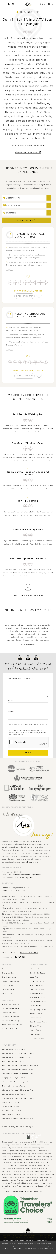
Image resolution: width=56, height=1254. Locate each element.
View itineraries (28, 645)
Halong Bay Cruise (20, 1159)
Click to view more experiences (28, 595)
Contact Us (7, 993)
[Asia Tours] (28, 4)
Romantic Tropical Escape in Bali (30, 235)
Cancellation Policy (11, 1021)
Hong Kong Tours (38, 1010)
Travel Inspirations (10, 1004)
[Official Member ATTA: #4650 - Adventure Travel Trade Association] (28, 778)
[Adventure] (30, 32)
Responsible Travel (10, 981)
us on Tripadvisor (27, 878)
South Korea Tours (38, 1022)
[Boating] (15, 362)
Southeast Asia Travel (12, 1029)
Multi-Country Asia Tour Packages (17, 1127)
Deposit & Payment (11, 1017)
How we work (8, 989)
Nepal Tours (35, 1030)
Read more (32, 862)
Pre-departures (9, 1012)
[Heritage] (20, 282)
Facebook (17, 872)
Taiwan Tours (36, 1014)
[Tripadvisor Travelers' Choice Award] (17, 798)
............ (5, 1123)
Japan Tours (35, 1018)
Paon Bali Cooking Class (28, 529)
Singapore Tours (37, 997)
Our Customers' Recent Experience (25, 875)
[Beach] (35, 282)
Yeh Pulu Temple (28, 501)
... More (9, 270)
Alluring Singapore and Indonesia (30, 315)
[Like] (39, 296)
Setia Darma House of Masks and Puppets (28, 473)
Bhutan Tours (36, 1026)
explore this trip (24, 296)
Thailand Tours (36, 985)
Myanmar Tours (37, 981)
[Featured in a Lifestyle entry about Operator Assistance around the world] (40, 788)
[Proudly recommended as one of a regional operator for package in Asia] (14, 788)
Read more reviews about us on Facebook (22, 1192)
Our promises (8, 973)
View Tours (25, 220)
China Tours (35, 1006)
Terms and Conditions (12, 1025)
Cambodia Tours (37, 973)
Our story (6, 969)
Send (28, 752)
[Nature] (25, 32)
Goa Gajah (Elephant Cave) (28, 443)
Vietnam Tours (36, 969)
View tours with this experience (27, 146)
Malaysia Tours (36, 993)
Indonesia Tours (37, 989)
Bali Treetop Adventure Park (28, 558)
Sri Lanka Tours (37, 1038)
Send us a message (29, 952)
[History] (45, 282)
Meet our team (8, 985)
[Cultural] (15, 282)
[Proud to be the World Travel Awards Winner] (39, 798)
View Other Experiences (26, 152)
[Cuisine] (35, 362)
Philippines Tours (38, 1001)
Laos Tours (35, 977)
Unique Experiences (11, 1008)
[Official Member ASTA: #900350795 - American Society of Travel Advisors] (16, 769)
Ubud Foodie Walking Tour (28, 414)
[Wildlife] (40, 282)
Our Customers (9, 977)
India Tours (35, 1034)
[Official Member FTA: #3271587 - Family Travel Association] (39, 769)
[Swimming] (10, 282)
